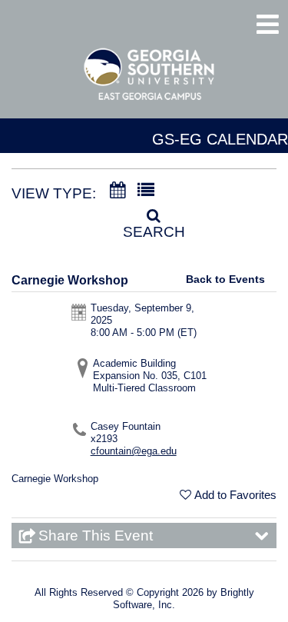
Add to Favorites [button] (235, 494)
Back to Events (225, 279)
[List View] (145, 191)
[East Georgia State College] (150, 81)
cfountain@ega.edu (134, 451)
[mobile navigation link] (267, 24)
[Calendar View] (117, 191)
